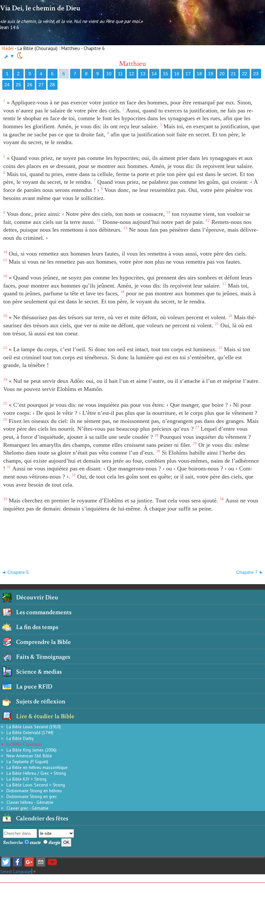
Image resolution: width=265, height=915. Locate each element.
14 (154, 73)
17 (188, 73)
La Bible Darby (20, 738)
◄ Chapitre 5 (15, 572)
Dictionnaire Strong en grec (31, 796)
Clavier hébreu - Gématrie (29, 802)
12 (131, 73)
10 (108, 73)
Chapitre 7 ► (249, 572)
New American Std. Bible (29, 756)
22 (244, 73)
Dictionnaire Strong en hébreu (34, 791)
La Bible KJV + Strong (26, 779)
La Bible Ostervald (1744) (29, 732)
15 (165, 73)
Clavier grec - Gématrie (27, 808)
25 (18, 84)
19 (210, 73)
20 (222, 73)
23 (256, 73)
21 (233, 73)
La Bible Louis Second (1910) (33, 727)
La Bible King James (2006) (31, 750)
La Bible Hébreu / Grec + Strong (36, 773)
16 (176, 73)
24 (7, 84)
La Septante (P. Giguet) (27, 761)
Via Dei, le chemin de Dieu (40, 8)
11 (120, 73)
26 (29, 84)
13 (142, 73)
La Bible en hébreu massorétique (37, 767)
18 (199, 73)
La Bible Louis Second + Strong (35, 785)
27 (41, 84)
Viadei (8, 48)
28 (52, 84)
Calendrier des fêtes (42, 818)
